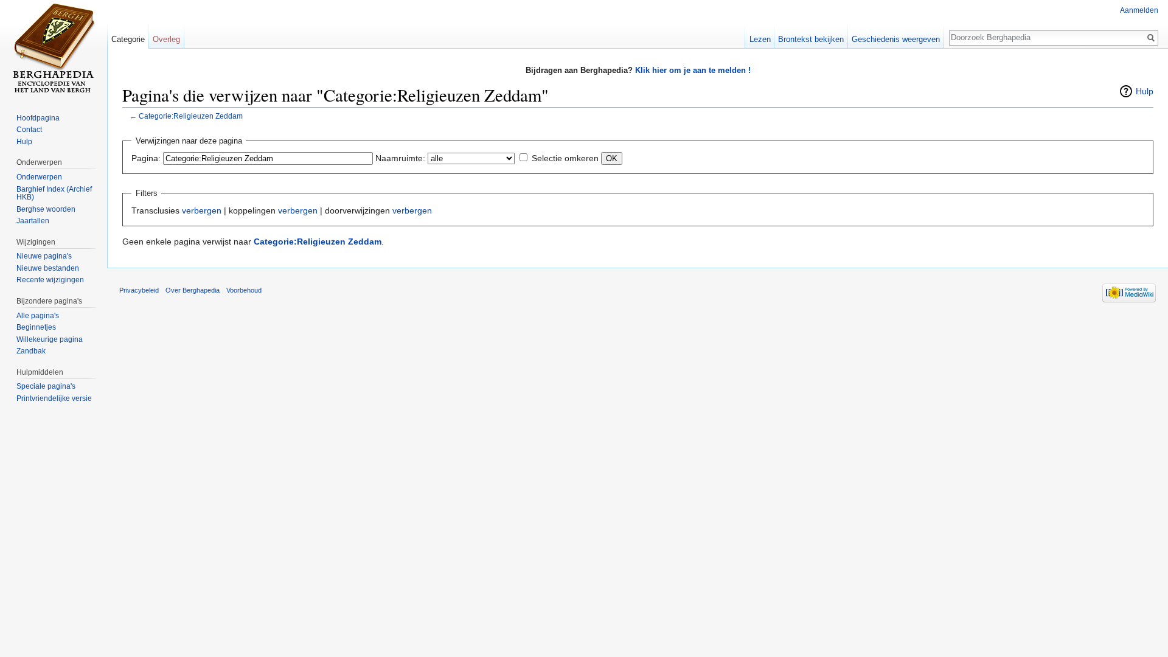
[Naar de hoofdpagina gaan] (53, 48)
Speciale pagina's (45, 386)
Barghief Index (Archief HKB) (54, 193)
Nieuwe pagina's (44, 256)
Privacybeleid (139, 290)
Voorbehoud (244, 290)
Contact (29, 129)
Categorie (128, 39)
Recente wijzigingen (50, 280)
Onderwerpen (39, 177)
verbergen (201, 210)
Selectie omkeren (565, 158)
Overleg (166, 39)
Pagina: (146, 158)
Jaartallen (32, 221)
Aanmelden (1139, 10)
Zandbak (31, 351)
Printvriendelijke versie (54, 398)
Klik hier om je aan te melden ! (693, 70)
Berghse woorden (45, 209)
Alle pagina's (37, 315)
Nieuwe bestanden (47, 268)
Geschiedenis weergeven (896, 39)
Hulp (1144, 91)
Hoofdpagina (38, 118)
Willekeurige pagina (49, 339)
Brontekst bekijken (811, 39)
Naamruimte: (400, 158)
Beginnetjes (36, 327)
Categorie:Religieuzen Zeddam (191, 116)
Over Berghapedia (192, 290)
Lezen (760, 39)
